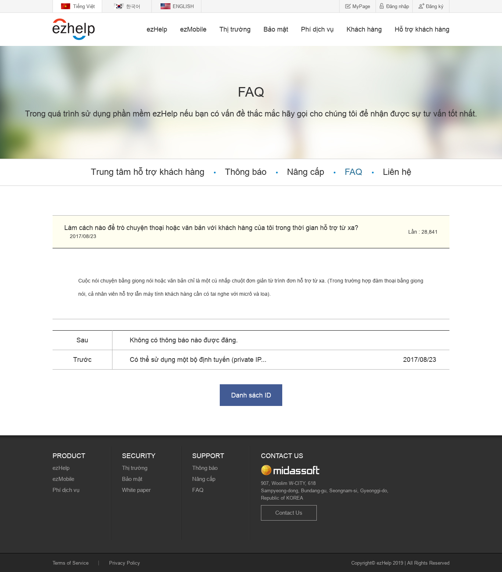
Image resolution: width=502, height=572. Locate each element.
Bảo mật (275, 29)
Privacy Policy (124, 563)
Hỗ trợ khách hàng (422, 29)
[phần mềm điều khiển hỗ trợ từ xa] (74, 29)
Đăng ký (435, 6)
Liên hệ (397, 172)
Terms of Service (71, 563)
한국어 (133, 6)
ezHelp (157, 29)
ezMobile (193, 29)
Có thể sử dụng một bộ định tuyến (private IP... (198, 359)
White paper (136, 490)
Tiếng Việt (84, 6)
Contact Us (288, 513)
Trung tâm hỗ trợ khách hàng (147, 172)
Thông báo (245, 172)
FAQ (353, 172)
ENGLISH (183, 6)
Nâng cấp (305, 172)
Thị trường (235, 29)
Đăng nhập (397, 6)
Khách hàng (364, 29)
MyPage (361, 6)
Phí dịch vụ (317, 29)
